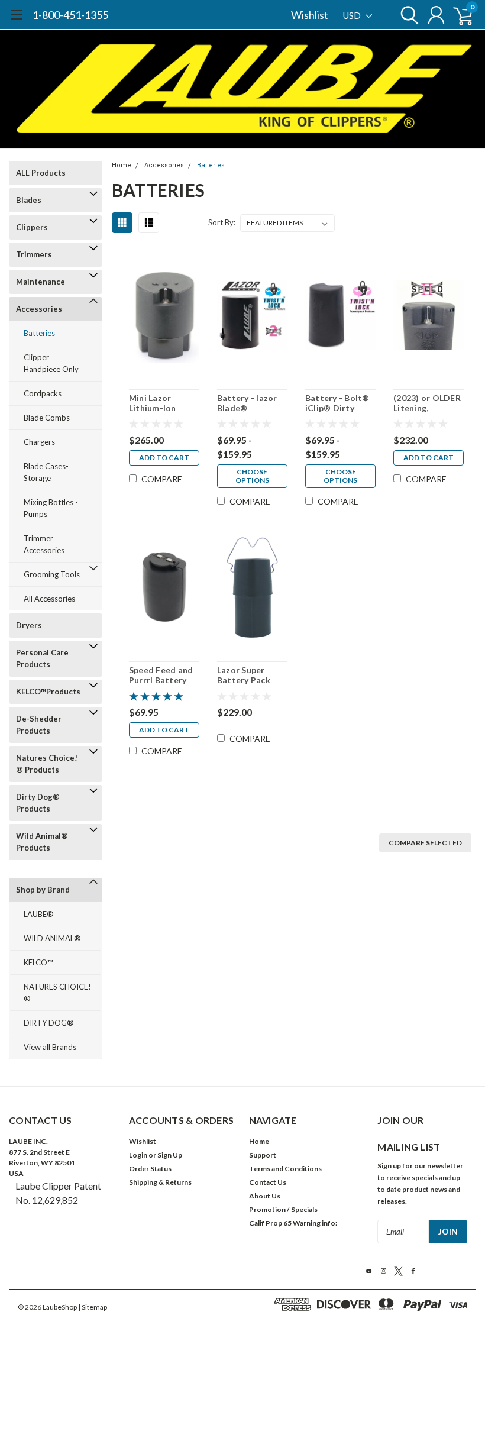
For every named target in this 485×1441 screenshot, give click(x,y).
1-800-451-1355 (70, 14)
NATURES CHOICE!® (57, 992)
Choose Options (252, 475)
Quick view (164, 316)
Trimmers (34, 254)
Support (262, 1155)
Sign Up (169, 1155)
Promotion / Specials (283, 1209)
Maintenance (40, 281)
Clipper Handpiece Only (51, 363)
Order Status (150, 1168)
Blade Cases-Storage (46, 472)
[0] (458, 15)
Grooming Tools (52, 574)
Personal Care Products (42, 658)
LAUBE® (39, 914)
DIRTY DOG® (49, 1023)
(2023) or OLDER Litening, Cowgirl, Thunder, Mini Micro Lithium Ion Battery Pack (427, 403)
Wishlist (309, 14)
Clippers (32, 227)
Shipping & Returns (160, 1182)
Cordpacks (43, 393)
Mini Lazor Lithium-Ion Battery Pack (155, 403)
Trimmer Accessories (44, 544)
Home (121, 165)
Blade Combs (47, 417)
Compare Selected (425, 842)
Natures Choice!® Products (46, 763)
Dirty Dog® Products (38, 802)
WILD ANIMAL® (52, 938)
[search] (406, 15)
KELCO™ (38, 962)
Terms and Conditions (285, 1168)
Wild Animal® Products (42, 841)
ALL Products (41, 172)
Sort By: (221, 222)
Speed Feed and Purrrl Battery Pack (161, 675)
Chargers (39, 442)
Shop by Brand (43, 889)
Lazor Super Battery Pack (243, 675)
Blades (28, 200)
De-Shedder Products (39, 724)
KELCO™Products (48, 691)
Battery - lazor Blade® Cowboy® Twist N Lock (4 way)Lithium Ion (249, 403)
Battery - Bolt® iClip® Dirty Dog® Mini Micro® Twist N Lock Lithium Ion (338, 403)
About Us (264, 1195)
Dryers (29, 625)
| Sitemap (92, 1307)
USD (353, 15)
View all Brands (50, 1047)
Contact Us (267, 1182)
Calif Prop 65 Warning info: (293, 1223)
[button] (242, 1340)
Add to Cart (164, 457)
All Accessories (49, 598)
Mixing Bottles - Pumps (51, 508)
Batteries (39, 333)
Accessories (39, 309)
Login (138, 1155)
